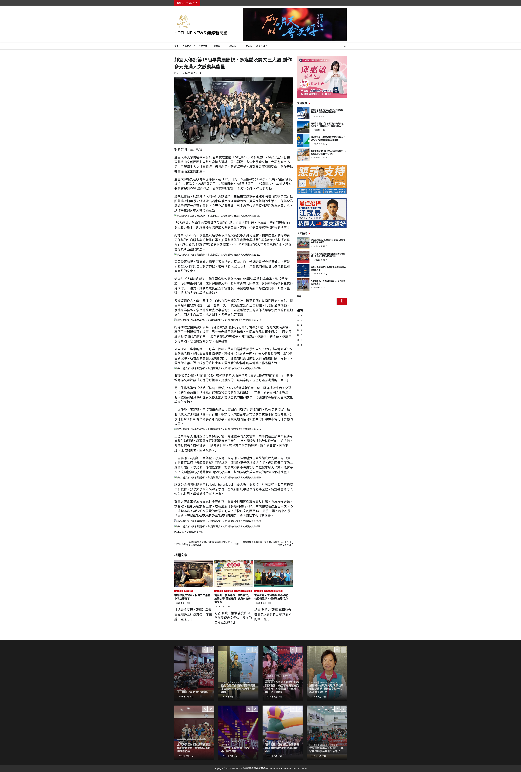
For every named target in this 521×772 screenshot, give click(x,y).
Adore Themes (300, 768)
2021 (299, 340)
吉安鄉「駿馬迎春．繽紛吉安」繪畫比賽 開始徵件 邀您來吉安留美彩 (232, 599)
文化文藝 (245, 741)
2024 (299, 325)
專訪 (278, 676)
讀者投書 (260, 46)
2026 (299, 315)
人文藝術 (189, 532)
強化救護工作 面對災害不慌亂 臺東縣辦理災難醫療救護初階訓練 (239, 689)
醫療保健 (245, 682)
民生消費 (228, 591)
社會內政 (187, 46)
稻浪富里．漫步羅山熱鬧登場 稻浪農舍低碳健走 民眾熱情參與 (282, 748)
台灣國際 (216, 46)
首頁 (176, 46)
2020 (299, 345)
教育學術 (198, 532)
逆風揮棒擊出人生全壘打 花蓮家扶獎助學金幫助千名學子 (326, 749)
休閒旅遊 (235, 741)
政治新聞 (313, 682)
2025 (299, 320)
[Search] (345, 46)
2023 (299, 330)
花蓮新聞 (232, 46)
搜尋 (299, 296)
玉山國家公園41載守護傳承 (192, 692)
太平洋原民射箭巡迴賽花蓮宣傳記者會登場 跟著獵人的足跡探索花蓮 (194, 748)
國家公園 (181, 689)
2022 (299, 335)
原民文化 (191, 738)
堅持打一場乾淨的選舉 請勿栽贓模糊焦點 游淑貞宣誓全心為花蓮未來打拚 (326, 689)
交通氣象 (203, 46)
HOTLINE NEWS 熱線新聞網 (201, 32)
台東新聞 (248, 46)
